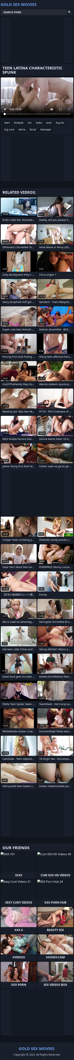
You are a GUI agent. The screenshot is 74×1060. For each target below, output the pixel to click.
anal (49, 122)
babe (39, 122)
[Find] (69, 12)
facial (33, 129)
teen (7, 122)
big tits (60, 122)
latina (21, 129)
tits (30, 122)
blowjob (19, 122)
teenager (45, 129)
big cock (9, 129)
